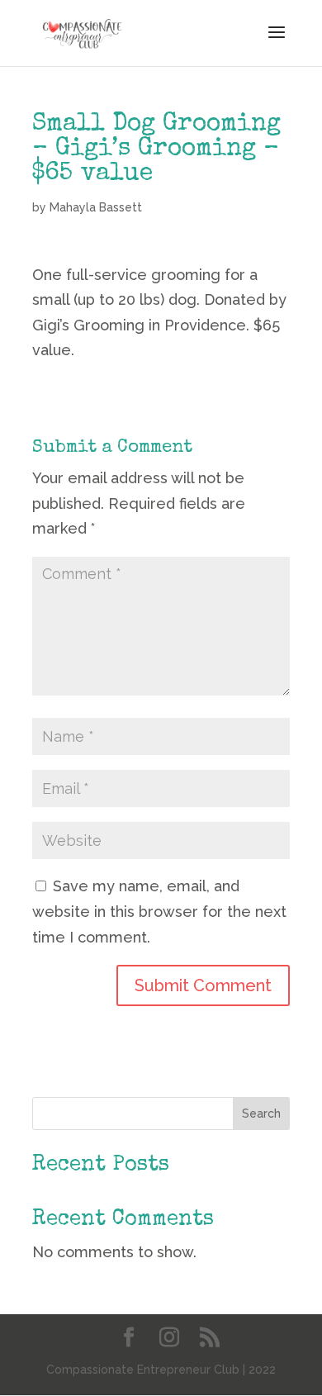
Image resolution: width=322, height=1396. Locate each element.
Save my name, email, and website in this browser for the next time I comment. (159, 911)
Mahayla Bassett (96, 207)
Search (261, 1113)
